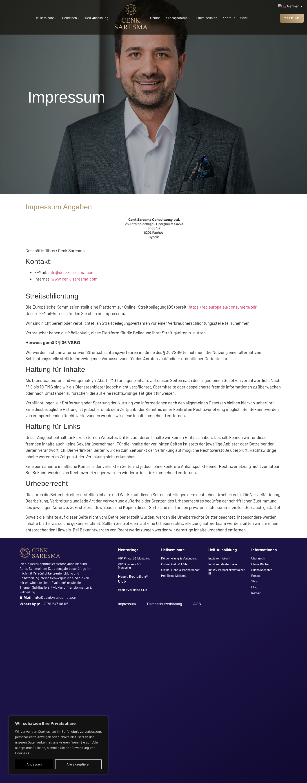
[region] (58, 745)
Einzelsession (207, 18)
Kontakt (228, 18)
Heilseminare (44, 18)
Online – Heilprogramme (169, 18)
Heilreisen (69, 18)
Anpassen (34, 764)
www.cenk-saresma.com (74, 278)
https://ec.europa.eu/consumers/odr (223, 306)
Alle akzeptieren (78, 764)
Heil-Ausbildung (96, 18)
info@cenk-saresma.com (71, 272)
